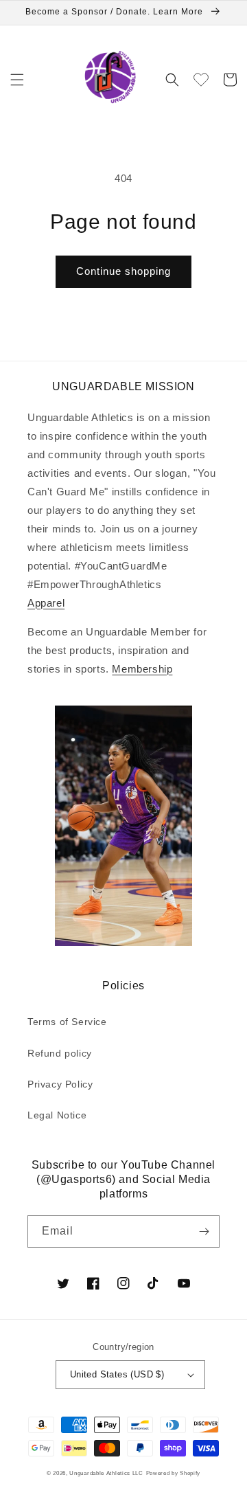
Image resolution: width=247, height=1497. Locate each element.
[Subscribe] (204, 1231)
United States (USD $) (117, 1374)
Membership (142, 669)
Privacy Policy (60, 1084)
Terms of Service (67, 1021)
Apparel (45, 603)
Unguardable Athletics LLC (106, 1473)
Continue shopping (123, 271)
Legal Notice (56, 1115)
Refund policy (59, 1053)
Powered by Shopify (173, 1473)
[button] (17, 80)
